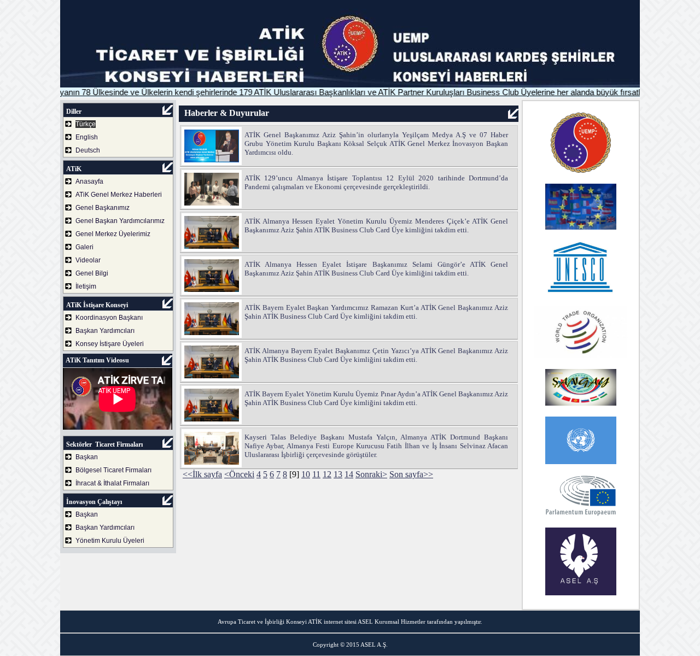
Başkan (86, 457)
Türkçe (85, 124)
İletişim (85, 286)
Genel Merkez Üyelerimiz (112, 234)
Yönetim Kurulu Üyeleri (109, 540)
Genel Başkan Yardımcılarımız (120, 221)
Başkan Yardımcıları (105, 331)
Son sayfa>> (411, 474)
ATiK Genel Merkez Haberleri (118, 194)
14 (349, 474)
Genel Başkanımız (102, 208)
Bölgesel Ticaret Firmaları (113, 470)
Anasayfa (89, 181)
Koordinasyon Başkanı (109, 317)
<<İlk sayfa (202, 474)
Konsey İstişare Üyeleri (109, 344)
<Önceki (239, 474)
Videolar (88, 260)
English (86, 137)
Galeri (84, 247)
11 (316, 474)
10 (305, 474)
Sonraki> (371, 474)
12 (327, 474)
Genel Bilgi (91, 273)
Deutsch (87, 150)
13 (338, 474)
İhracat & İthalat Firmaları (112, 483)
